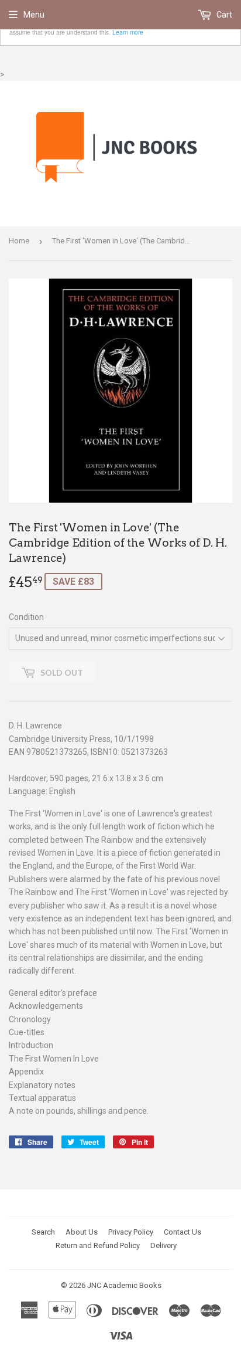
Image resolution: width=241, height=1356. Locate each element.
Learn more (127, 32)
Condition (26, 617)
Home (19, 240)
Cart (223, 14)
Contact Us (182, 1232)
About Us (82, 1232)
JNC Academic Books (124, 1285)
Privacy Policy (130, 1232)
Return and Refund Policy (98, 1245)
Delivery (163, 1245)
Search (43, 1232)
